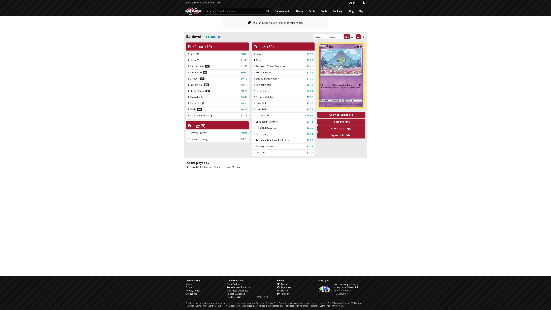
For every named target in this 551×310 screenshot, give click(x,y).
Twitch (284, 290)
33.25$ (211, 36)
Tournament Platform (239, 287)
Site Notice (191, 293)
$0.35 (244, 109)
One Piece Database (237, 290)
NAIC (202, 2)
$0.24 (244, 91)
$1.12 (310, 54)
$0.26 (310, 127)
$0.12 (244, 78)
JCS (207, 2)
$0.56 (310, 84)
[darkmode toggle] (364, 3)
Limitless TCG (193, 280)
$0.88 (244, 54)
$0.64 (310, 91)
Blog (351, 11)
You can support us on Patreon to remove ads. (278, 22)
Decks (299, 11)
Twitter (284, 284)
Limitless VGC (234, 297)
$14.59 (309, 115)
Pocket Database (236, 293)
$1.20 (310, 60)
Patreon (284, 293)
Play (361, 11)
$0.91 (244, 132)
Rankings (338, 11)
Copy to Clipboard (341, 114)
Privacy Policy (193, 290)
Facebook (285, 287)
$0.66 (310, 97)
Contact (190, 287)
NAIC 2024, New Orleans (209, 167)
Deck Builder (233, 284)
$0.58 (310, 109)
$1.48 (244, 66)
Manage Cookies (264, 297)
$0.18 (310, 121)
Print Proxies (341, 121)
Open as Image (341, 128)
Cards (312, 11)
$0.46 (244, 97)
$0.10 (244, 84)
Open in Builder (341, 135)
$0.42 (310, 66)
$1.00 (244, 60)
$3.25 (244, 115)
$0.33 (310, 72)
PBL (213, 2)
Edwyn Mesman (232, 167)
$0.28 (310, 140)
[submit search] (268, 11)
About (189, 284)
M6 (218, 2)
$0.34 (244, 103)
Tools (324, 11)
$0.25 (310, 152)
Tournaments (282, 11)
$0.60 (244, 72)
